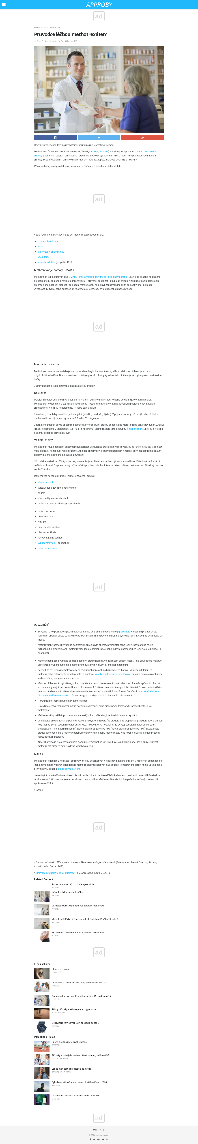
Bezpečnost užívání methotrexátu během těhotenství (78, 932)
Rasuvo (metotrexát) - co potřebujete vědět (73, 884)
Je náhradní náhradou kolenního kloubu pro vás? (75, 1095)
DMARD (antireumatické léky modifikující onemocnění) (98, 276)
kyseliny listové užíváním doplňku (113, 674)
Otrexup (93, 151)
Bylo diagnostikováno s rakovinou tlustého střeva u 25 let (79, 1082)
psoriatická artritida (48, 241)
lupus (41, 246)
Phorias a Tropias (60, 969)
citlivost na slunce (47, 548)
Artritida (37, 28)
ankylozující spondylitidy (51, 251)
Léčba (45, 28)
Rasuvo (104, 151)
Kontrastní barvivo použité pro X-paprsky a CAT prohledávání (81, 996)
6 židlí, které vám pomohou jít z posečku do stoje (75, 1023)
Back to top (99, 1130)
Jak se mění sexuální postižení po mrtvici (71, 1069)
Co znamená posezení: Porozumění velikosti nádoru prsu (79, 982)
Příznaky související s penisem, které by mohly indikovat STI (81, 1055)
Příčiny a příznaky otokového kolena (69, 1042)
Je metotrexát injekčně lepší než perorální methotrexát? (79, 905)
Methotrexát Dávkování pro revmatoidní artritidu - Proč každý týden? (85, 919)
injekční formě (136, 428)
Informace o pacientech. (49, 872)
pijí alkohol (123, 631)
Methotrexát (55, 28)
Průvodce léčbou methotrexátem (68, 892)
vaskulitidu (43, 257)
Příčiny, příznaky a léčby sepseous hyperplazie (74, 1009)
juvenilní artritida (46, 262)
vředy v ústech (46, 482)
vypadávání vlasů (47, 542)
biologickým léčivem (69, 768)
